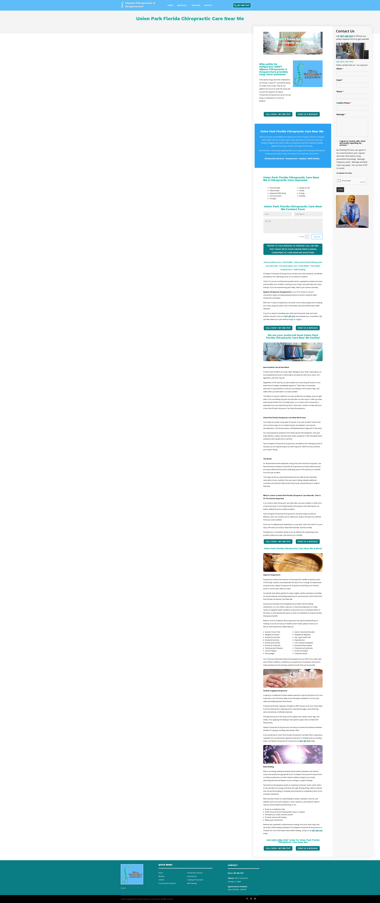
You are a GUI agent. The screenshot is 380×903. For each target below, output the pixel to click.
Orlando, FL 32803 (234, 882)
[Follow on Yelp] (251, 898)
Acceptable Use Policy (344, 173)
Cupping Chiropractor (195, 880)
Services (181, 5)
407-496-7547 (243, 5)
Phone (340, 91)
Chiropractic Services (195, 873)
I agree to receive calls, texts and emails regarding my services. (352, 143)
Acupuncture (192, 876)
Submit (317, 236)
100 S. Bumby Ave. (241, 878)
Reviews (196, 5)
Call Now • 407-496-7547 (278, 114)
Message (341, 114)
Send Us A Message (308, 114)
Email (339, 80)
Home (170, 5)
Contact (208, 5)
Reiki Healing (192, 883)
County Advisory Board (166, 883)
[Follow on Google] (255, 898)
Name (339, 68)
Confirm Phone (343, 103)
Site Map (123, 888)
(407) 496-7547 (289, 316)
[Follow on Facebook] (247, 898)
